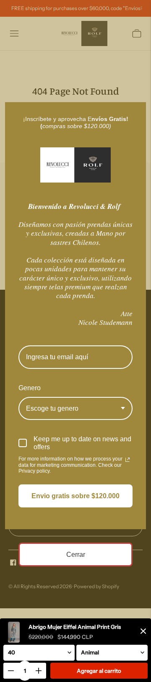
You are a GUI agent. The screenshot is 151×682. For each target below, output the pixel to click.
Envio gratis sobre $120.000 (75, 495)
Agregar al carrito (99, 670)
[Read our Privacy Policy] (127, 460)
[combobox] (75, 408)
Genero (29, 387)
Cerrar (75, 554)
